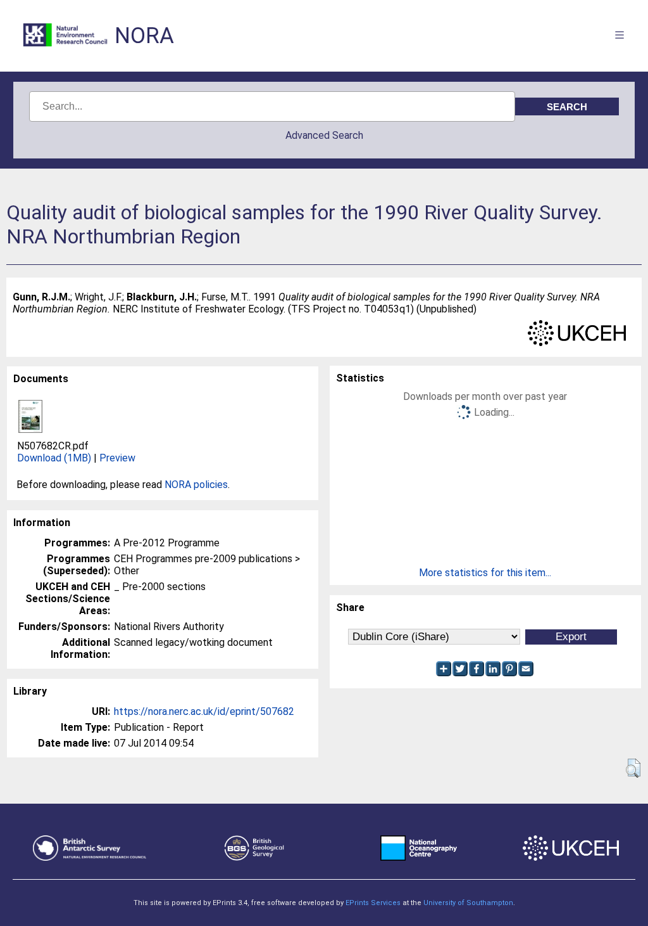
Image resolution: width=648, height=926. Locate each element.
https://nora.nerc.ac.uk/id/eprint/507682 (204, 711)
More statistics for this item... (485, 573)
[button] (633, 768)
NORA (144, 36)
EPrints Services (373, 903)
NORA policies (196, 485)
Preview (117, 458)
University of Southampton (468, 903)
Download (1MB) (54, 458)
